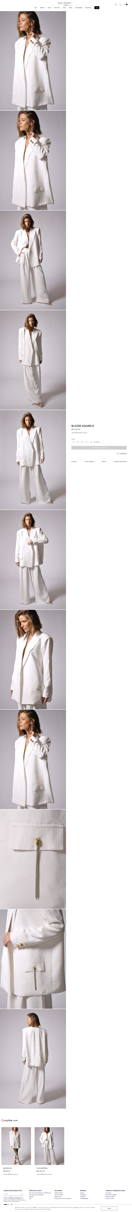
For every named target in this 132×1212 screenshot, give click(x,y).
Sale (97, 7)
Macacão (57, 7)
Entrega (104, 461)
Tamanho (73, 439)
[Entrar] (116, 4)
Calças (49, 7)
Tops (35, 7)
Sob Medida (78, 7)
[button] (73, 442)
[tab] (74, 462)
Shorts (70, 7)
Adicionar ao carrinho (99, 447)
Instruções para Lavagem (120, 461)
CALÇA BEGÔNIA (41, 1168)
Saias (64, 7)
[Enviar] (21, 1194)
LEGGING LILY (7, 1168)
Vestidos (42, 7)
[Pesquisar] (120, 4)
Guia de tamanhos (89, 461)
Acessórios (88, 7)
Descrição (74, 461)
